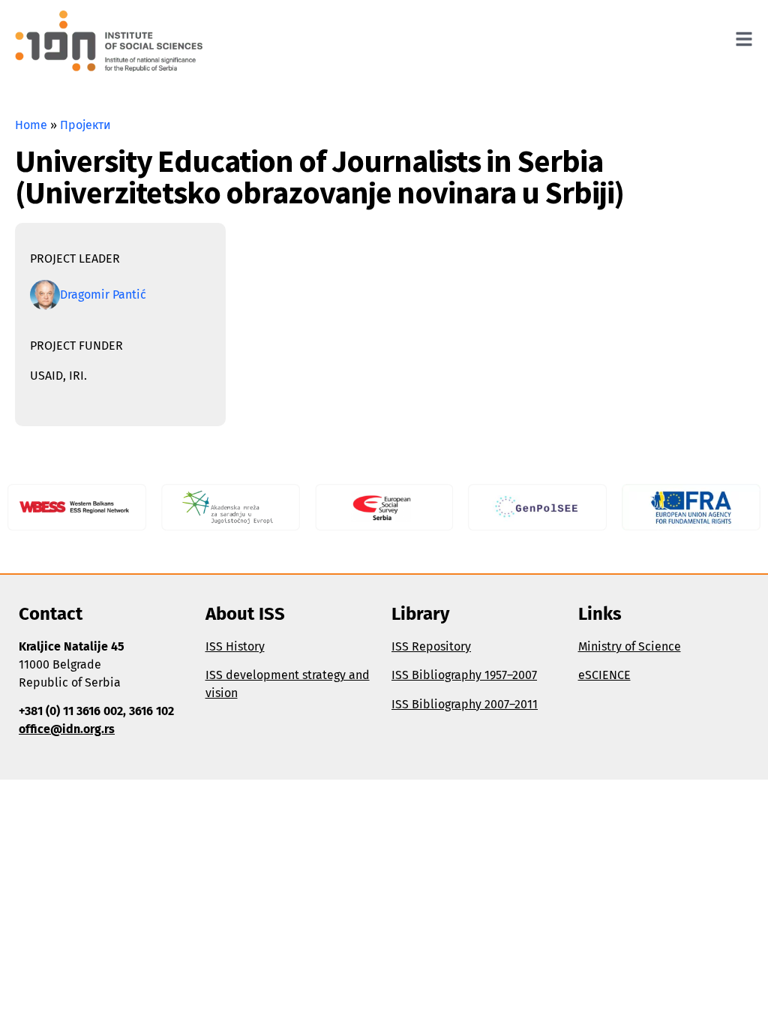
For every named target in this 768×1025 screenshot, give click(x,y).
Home (31, 125)
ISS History (235, 646)
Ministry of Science (629, 646)
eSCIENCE (604, 675)
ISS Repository (431, 646)
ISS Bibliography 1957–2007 (464, 675)
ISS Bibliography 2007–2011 (465, 704)
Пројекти (85, 125)
